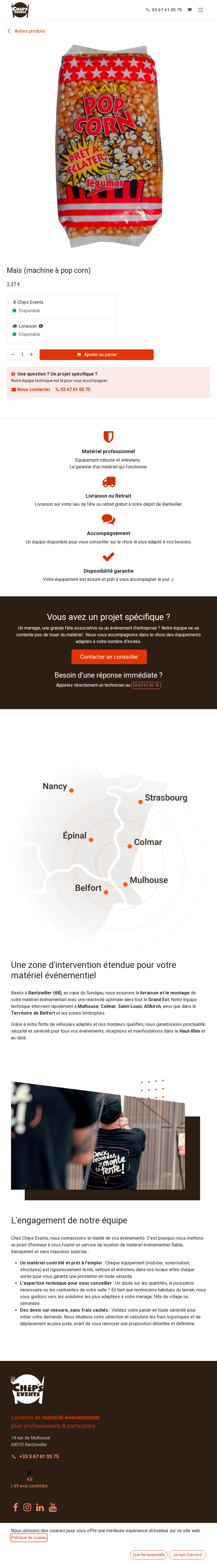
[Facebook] (15, 1512)
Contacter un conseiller (109, 661)
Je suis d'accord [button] (187, 1554)
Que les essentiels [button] (149, 1554)
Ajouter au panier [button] (100, 359)
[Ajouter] (32, 359)
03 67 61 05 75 (166, 9)
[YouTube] (53, 1512)
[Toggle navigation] (200, 10)
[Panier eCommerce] (189, 10)
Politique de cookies (29, 1537)
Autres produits (29, 31)
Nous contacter (34, 394)
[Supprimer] (12, 359)
